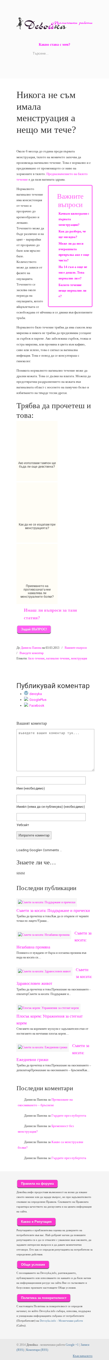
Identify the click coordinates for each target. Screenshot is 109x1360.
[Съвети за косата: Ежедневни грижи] (42, 1047)
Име (30, 788)
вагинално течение (57, 658)
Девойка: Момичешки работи (54, 21)
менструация (79, 658)
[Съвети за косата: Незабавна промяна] (43, 935)
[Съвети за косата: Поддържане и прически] (46, 902)
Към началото (83, 1356)
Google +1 (72, 1345)
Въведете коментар (32, 653)
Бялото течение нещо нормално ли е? (72, 290)
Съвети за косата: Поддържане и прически (53, 910)
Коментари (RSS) (37, 1350)
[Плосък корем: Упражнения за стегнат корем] (48, 1008)
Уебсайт (22, 825)
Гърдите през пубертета (68, 1115)
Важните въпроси (76, 648)
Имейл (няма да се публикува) (50, 807)
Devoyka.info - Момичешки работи (61, 1320)
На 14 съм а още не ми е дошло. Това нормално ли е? (73, 272)
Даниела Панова (31, 648)
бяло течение (36, 658)
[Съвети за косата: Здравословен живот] (44, 971)
